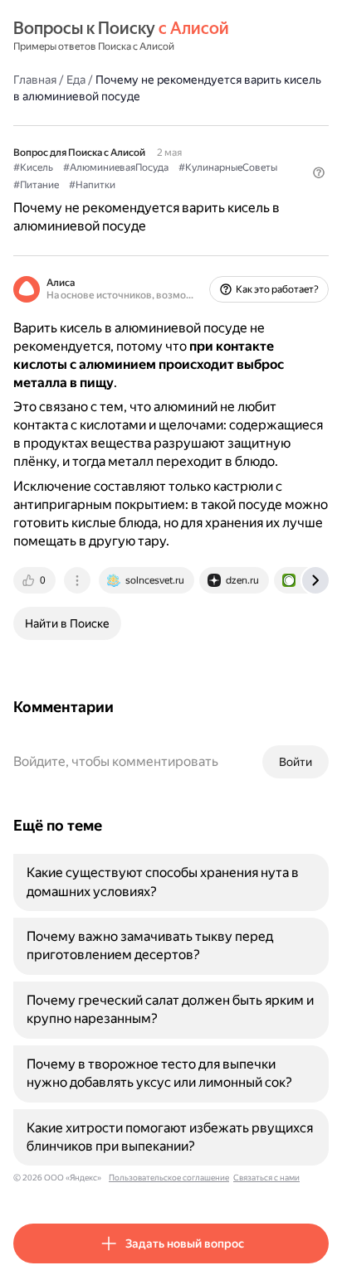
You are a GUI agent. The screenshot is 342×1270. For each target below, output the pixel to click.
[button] (319, 172)
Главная (34, 79)
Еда (76, 79)
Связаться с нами (266, 1177)
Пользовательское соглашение (169, 1177)
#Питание (36, 185)
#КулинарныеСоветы (227, 167)
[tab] (35, 580)
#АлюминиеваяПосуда (116, 167)
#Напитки (92, 185)
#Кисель (33, 167)
